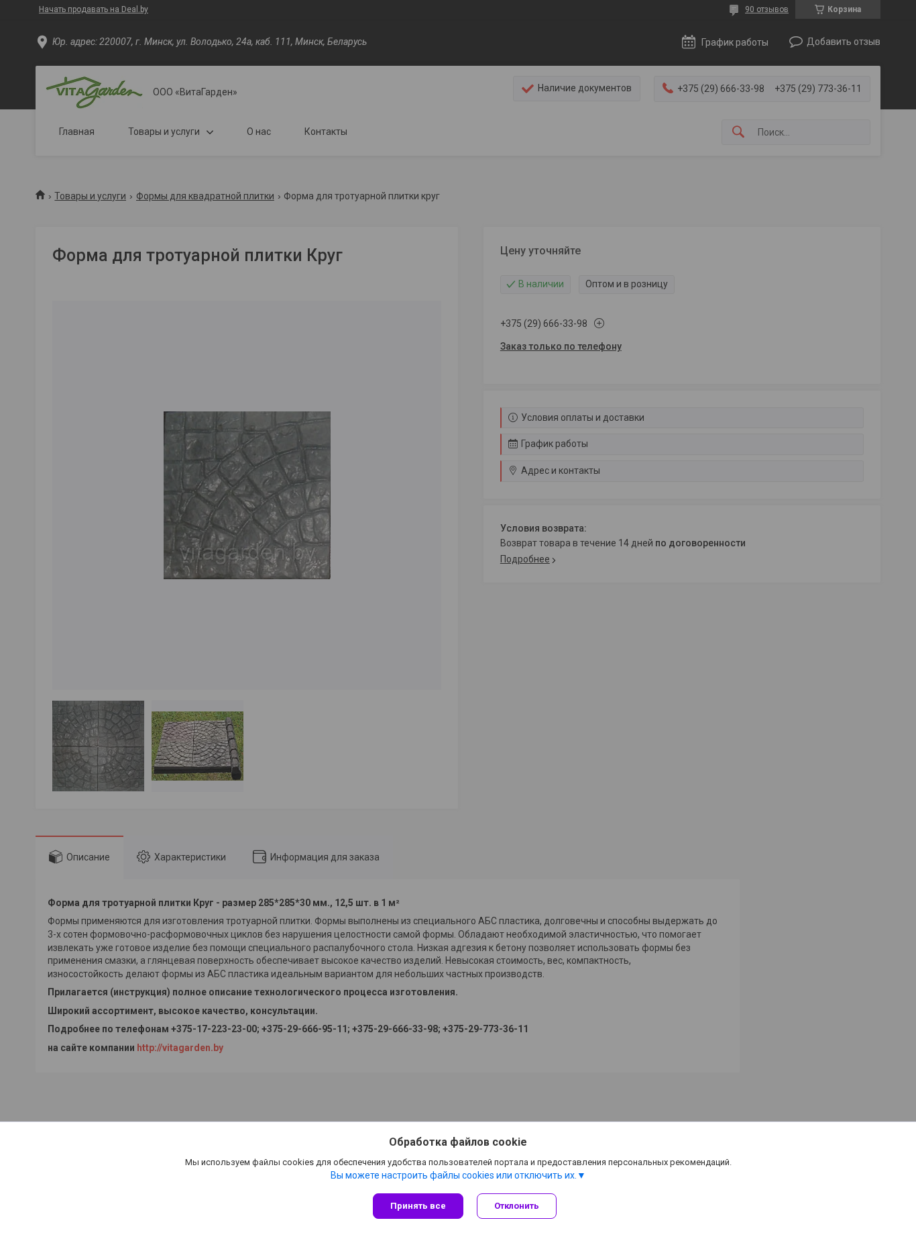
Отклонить (516, 1206)
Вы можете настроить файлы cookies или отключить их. (454, 1175)
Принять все (418, 1206)
